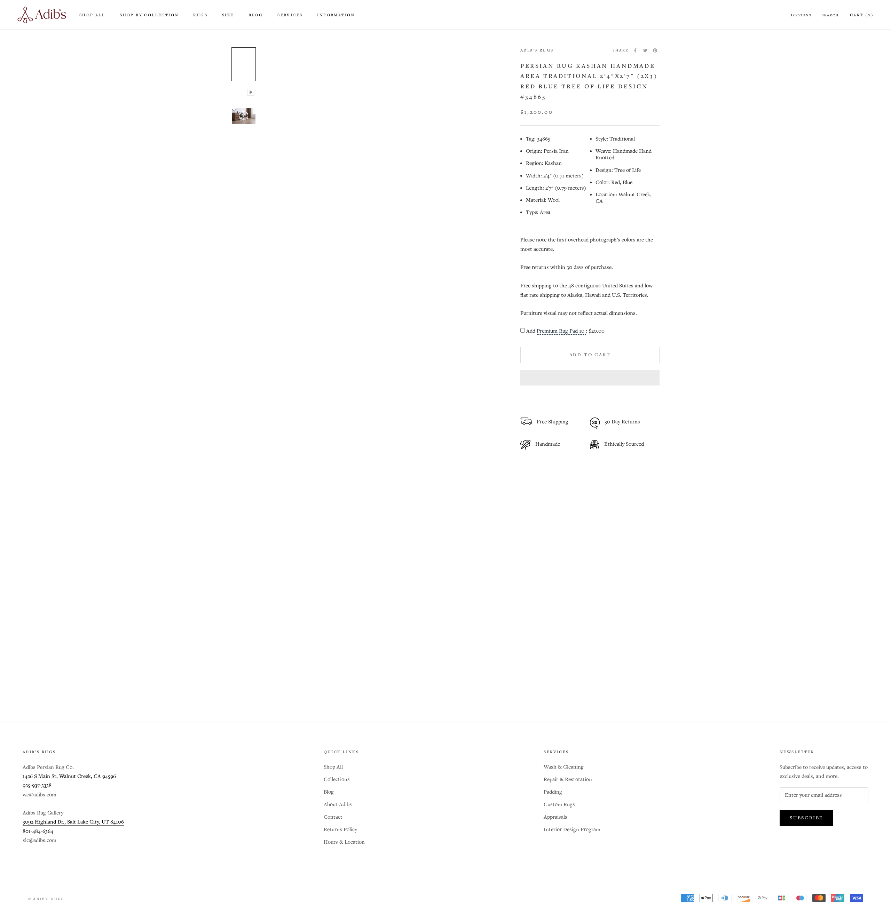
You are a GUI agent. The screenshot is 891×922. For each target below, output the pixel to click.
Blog (256, 15)
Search (830, 15)
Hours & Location (344, 842)
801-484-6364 (38, 831)
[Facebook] (635, 50)
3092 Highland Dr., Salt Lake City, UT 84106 (73, 822)
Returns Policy (340, 829)
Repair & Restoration (568, 779)
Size (228, 15)
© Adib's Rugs (46, 899)
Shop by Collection (149, 15)
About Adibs (338, 804)
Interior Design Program (572, 829)
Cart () (862, 15)
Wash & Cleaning (564, 767)
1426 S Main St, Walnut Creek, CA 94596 (69, 776)
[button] (590, 378)
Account (801, 15)
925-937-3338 (37, 785)
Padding (553, 792)
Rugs (200, 15)
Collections (337, 779)
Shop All (92, 15)
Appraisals (555, 817)
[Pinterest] (655, 50)
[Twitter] (645, 50)
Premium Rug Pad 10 (561, 331)
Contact (333, 817)
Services (289, 15)
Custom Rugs (559, 804)
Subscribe (806, 818)
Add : (565, 331)
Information (336, 15)
